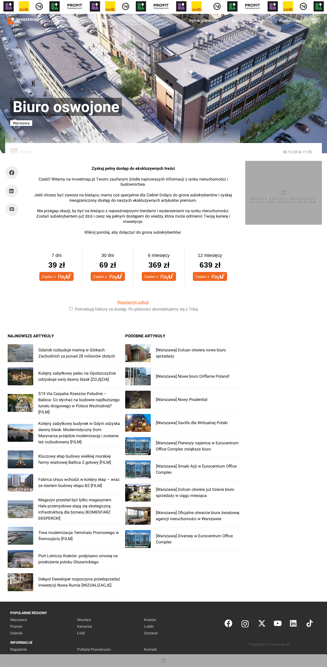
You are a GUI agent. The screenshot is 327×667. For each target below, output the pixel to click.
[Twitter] (262, 624)
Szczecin (151, 633)
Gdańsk (16, 633)
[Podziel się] (13, 172)
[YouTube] (278, 624)
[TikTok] (309, 624)
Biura (236, 20)
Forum (260, 20)
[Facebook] (228, 624)
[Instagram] (245, 624)
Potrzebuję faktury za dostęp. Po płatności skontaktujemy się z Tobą (136, 309)
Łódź (81, 633)
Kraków (150, 620)
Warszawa (18, 620)
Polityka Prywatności (94, 649)
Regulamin (18, 649)
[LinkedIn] (294, 624)
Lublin (149, 626)
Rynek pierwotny (204, 20)
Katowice (84, 626)
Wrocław (84, 620)
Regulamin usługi (133, 302)
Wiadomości (289, 20)
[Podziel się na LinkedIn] (11, 191)
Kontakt (150, 649)
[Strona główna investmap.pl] (23, 20)
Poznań (16, 626)
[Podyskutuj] (13, 209)
